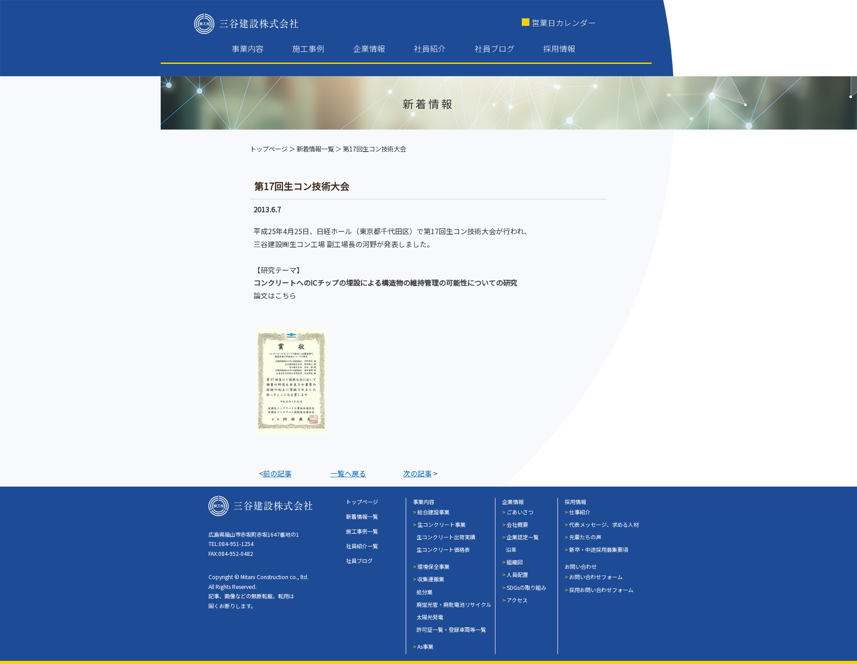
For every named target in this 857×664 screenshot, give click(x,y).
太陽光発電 (429, 617)
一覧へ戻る (348, 473)
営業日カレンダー (564, 22)
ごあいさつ (520, 512)
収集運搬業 (430, 579)
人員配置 (517, 574)
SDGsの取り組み (526, 587)
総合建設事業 (433, 512)
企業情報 (369, 48)
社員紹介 (430, 48)
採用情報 (559, 48)
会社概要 (517, 524)
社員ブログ (494, 48)
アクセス (517, 600)
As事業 (425, 646)
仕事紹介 (580, 512)
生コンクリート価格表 (443, 549)
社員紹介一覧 (362, 546)
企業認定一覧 (523, 537)
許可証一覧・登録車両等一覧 (451, 629)
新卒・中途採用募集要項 (598, 549)
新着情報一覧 (315, 148)
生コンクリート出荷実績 (445, 537)
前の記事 (277, 473)
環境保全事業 (433, 566)
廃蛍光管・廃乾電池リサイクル (453, 604)
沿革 (511, 549)
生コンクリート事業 (441, 524)
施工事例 (308, 48)
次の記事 (417, 473)
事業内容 (248, 48)
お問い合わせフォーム (596, 576)
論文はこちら (275, 295)
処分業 (424, 592)
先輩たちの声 (585, 537)
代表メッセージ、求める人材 (604, 524)
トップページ (268, 148)
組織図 (515, 562)
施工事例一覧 (362, 531)
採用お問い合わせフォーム (601, 589)
